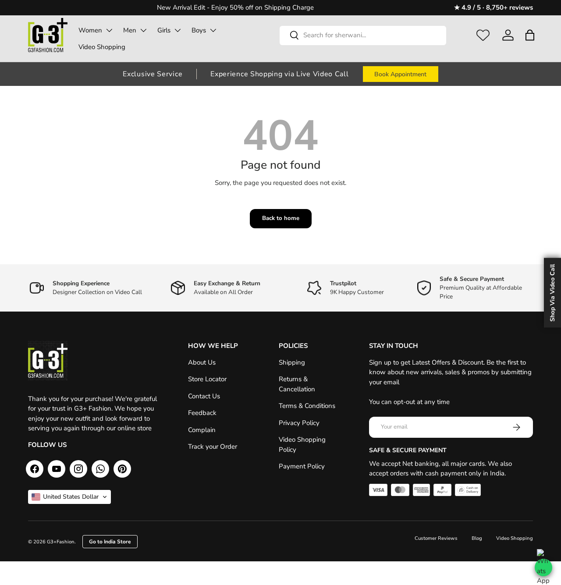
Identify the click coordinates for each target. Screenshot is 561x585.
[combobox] (363, 35)
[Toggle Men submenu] (143, 30)
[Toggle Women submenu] (109, 30)
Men (129, 30)
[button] (529, 35)
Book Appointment (400, 74)
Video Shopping (101, 47)
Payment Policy (302, 466)
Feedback (202, 412)
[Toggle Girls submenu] (177, 30)
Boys (199, 30)
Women (90, 30)
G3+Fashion (61, 542)
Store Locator (207, 379)
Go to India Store (110, 541)
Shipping (292, 362)
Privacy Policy (299, 422)
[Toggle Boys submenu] (213, 30)
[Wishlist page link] (483, 35)
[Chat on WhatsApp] (543, 567)
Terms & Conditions (307, 405)
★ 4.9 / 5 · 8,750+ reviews (493, 7)
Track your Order (212, 446)
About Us (202, 362)
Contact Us (204, 396)
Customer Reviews (436, 538)
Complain (202, 429)
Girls (163, 30)
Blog (477, 538)
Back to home (280, 218)
